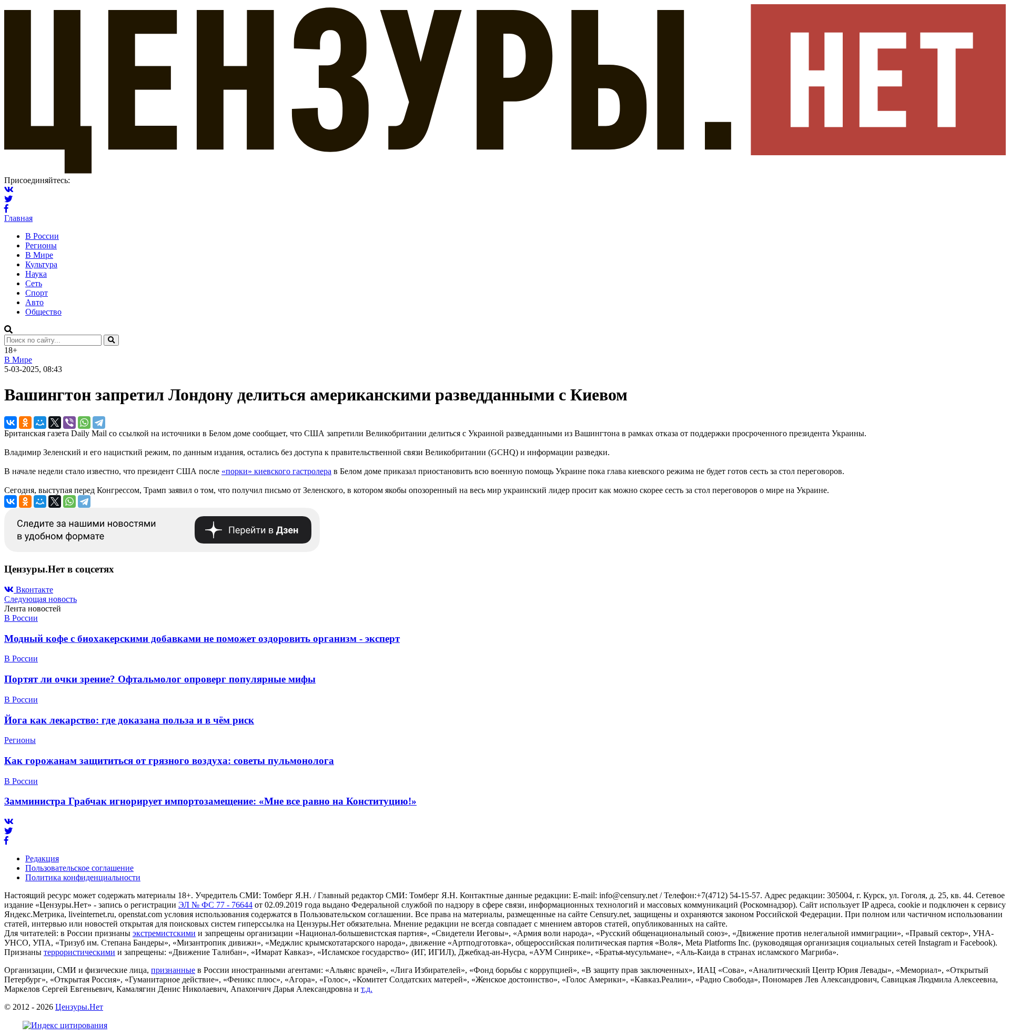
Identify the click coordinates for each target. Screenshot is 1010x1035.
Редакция (42, 858)
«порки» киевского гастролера (276, 471)
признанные (173, 970)
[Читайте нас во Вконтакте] (9, 189)
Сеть (33, 283)
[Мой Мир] (40, 422)
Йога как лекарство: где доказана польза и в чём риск (129, 720)
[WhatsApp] (84, 422)
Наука (36, 273)
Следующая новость (40, 599)
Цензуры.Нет (79, 1006)
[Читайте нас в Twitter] (8, 199)
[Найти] (111, 340)
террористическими (79, 952)
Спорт (36, 292)
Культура (41, 264)
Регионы (41, 245)
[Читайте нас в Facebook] (6, 208)
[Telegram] (99, 422)
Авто (34, 302)
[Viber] (69, 422)
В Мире (39, 254)
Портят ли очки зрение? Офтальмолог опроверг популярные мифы (160, 679)
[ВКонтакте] (10, 422)
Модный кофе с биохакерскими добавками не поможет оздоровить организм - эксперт (202, 638)
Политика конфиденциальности (82, 877)
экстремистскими (164, 933)
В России (42, 236)
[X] (54, 422)
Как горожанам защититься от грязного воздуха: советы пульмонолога (169, 760)
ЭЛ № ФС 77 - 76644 (215, 904)
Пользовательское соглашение (79, 867)
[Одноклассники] (25, 422)
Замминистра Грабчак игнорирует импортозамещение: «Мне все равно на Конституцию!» (210, 801)
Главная (18, 218)
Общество (43, 311)
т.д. (366, 988)
